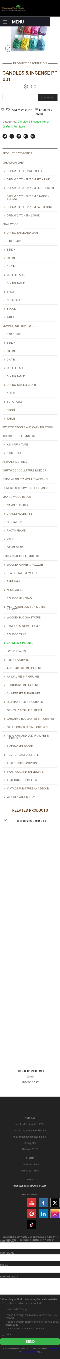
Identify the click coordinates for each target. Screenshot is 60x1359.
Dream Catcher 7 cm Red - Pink (28, 179)
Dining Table (16, 283)
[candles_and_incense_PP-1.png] (30, 36)
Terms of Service (29, 1351)
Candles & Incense (29, 121)
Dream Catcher (13, 162)
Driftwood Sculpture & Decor (24, 470)
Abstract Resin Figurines (25, 668)
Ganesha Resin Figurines (24, 710)
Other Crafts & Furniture (21, 556)
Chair (11, 266)
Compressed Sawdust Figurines (25, 488)
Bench (11, 249)
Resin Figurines (18, 659)
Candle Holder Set (20, 513)
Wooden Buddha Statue (23, 617)
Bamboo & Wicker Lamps (24, 626)
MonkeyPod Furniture (18, 325)
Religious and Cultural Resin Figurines (28, 737)
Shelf (11, 291)
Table (11, 317)
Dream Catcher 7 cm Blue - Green (30, 188)
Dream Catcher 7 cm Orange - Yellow (28, 197)
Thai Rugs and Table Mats (25, 771)
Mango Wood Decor (16, 496)
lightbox (8, 48)
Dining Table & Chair (21, 384)
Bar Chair (14, 241)
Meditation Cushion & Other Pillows (27, 608)
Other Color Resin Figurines (27, 727)
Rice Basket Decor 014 (30, 1070)
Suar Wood (10, 224)
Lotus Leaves (16, 651)
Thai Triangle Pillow (22, 780)
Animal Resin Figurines (23, 676)
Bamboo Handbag (19, 598)
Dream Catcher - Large (23, 215)
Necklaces (14, 590)
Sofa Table (14, 300)
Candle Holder (17, 505)
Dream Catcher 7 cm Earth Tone (29, 207)
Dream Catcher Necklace (25, 171)
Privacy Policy (53, 1348)
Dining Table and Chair (23, 232)
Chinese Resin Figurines (23, 693)
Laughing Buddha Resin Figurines (30, 718)
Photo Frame (16, 530)
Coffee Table (16, 274)
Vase (10, 539)
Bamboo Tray (16, 634)
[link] (30, 1185)
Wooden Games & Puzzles (25, 564)
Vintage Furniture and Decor (28, 788)
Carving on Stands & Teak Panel (25, 479)
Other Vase (15, 547)
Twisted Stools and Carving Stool (28, 427)
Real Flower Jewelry (22, 573)
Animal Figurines (14, 461)
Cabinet (12, 258)
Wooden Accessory (21, 797)
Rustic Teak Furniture (23, 754)
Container (14, 522)
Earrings (13, 581)
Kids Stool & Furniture (19, 436)
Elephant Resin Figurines (25, 701)
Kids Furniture (17, 444)
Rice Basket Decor (20, 746)
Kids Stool (14, 453)
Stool (11, 308)
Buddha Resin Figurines (23, 685)
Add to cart (47, 97)
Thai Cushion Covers (22, 763)
